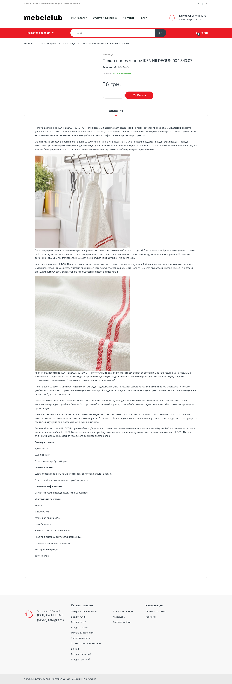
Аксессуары (119, 616)
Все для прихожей (80, 659)
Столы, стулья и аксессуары (86, 643)
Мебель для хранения (82, 632)
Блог (144, 17)
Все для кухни (78, 616)
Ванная (75, 648)
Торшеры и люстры (81, 637)
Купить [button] (141, 95)
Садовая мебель (122, 622)
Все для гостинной (81, 654)
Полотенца (108, 54)
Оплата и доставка (105, 17)
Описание (116, 111)
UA (198, 3)
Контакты (129, 17)
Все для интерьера (123, 611)
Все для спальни (79, 627)
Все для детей (78, 622)
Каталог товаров (38, 32)
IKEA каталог (79, 17)
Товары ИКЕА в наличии (84, 611)
